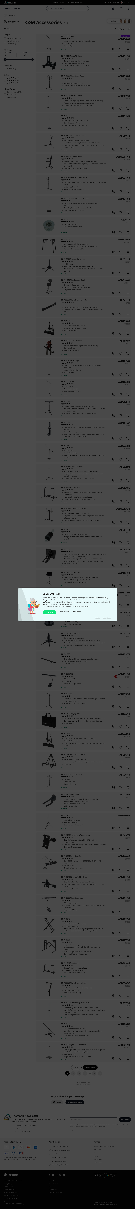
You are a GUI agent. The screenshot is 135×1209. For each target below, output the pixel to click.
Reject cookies (64, 612)
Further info (76, 612)
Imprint (98, 618)
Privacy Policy (107, 618)
